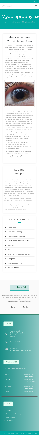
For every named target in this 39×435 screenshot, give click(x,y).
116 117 (24, 307)
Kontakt (9, 411)
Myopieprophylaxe (14, 268)
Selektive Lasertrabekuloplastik (18, 241)
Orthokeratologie (11, 133)
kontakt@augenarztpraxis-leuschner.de (20, 349)
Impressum (10, 420)
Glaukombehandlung (15, 232)
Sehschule (11, 245)
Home (6, 22)
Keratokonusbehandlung (16, 236)
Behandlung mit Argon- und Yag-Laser (21, 254)
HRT (9, 250)
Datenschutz (10, 417)
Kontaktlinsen (12, 227)
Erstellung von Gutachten (17, 263)
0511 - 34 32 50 (15, 342)
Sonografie (11, 259)
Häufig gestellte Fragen (14, 414)
